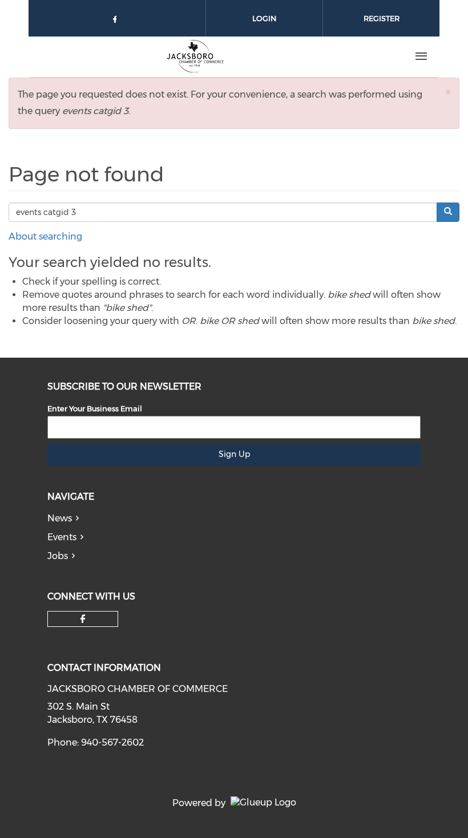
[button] (448, 92)
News (59, 518)
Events (61, 537)
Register (382, 18)
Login (264, 18)
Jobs (57, 555)
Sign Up (234, 454)
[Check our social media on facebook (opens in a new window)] (117, 21)
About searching (45, 236)
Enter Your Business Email (94, 408)
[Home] (194, 56)
